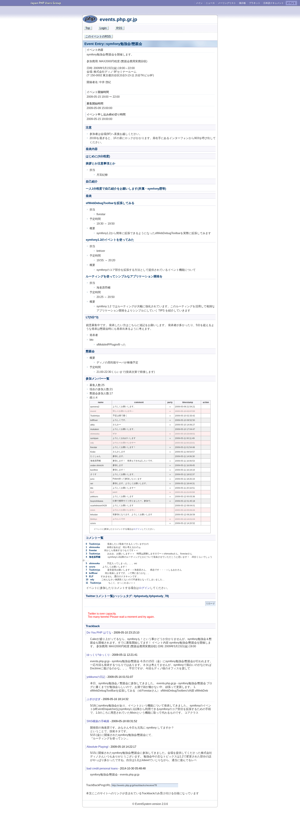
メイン (199, 3)
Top (87, 28)
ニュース (210, 3)
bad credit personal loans (102, 768)
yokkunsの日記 (96, 676)
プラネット (254, 3)
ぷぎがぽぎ (94, 699)
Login (103, 28)
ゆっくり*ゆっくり (98, 654)
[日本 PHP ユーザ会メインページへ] (45, 3)
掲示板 (242, 3)
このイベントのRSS (98, 36)
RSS (119, 28)
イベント (291, 3)
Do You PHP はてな (99, 632)
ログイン (137, 529)
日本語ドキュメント (273, 3)
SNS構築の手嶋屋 (98, 721)
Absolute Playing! (97, 746)
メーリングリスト (227, 3)
